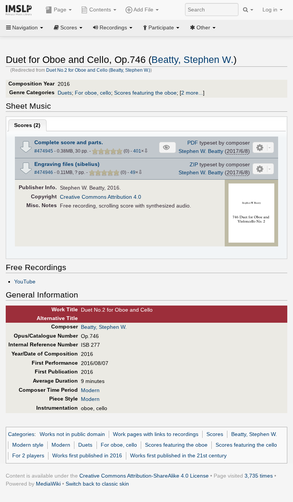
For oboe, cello (93, 93)
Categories (21, 434)
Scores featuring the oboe (145, 93)
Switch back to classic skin (97, 484)
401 (137, 151)
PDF (192, 143)
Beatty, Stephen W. (192, 60)
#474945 (43, 151)
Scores (214, 434)
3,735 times (259, 476)
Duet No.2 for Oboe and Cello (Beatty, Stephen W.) (98, 70)
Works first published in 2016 (87, 455)
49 (132, 172)
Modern (90, 390)
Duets (65, 93)
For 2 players (28, 455)
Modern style (27, 445)
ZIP (194, 164)
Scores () (27, 125)
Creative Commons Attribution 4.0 (100, 197)
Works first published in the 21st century (178, 455)
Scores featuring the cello (246, 445)
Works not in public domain (72, 434)
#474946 (43, 172)
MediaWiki (48, 484)
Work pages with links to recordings (155, 434)
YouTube (24, 281)
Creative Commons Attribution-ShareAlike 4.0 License (144, 476)
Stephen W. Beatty (201, 151)
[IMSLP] (20, 9)
